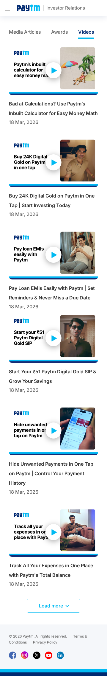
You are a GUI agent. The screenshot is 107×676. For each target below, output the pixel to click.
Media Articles (25, 32)
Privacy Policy (45, 642)
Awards (59, 32)
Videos (86, 32)
